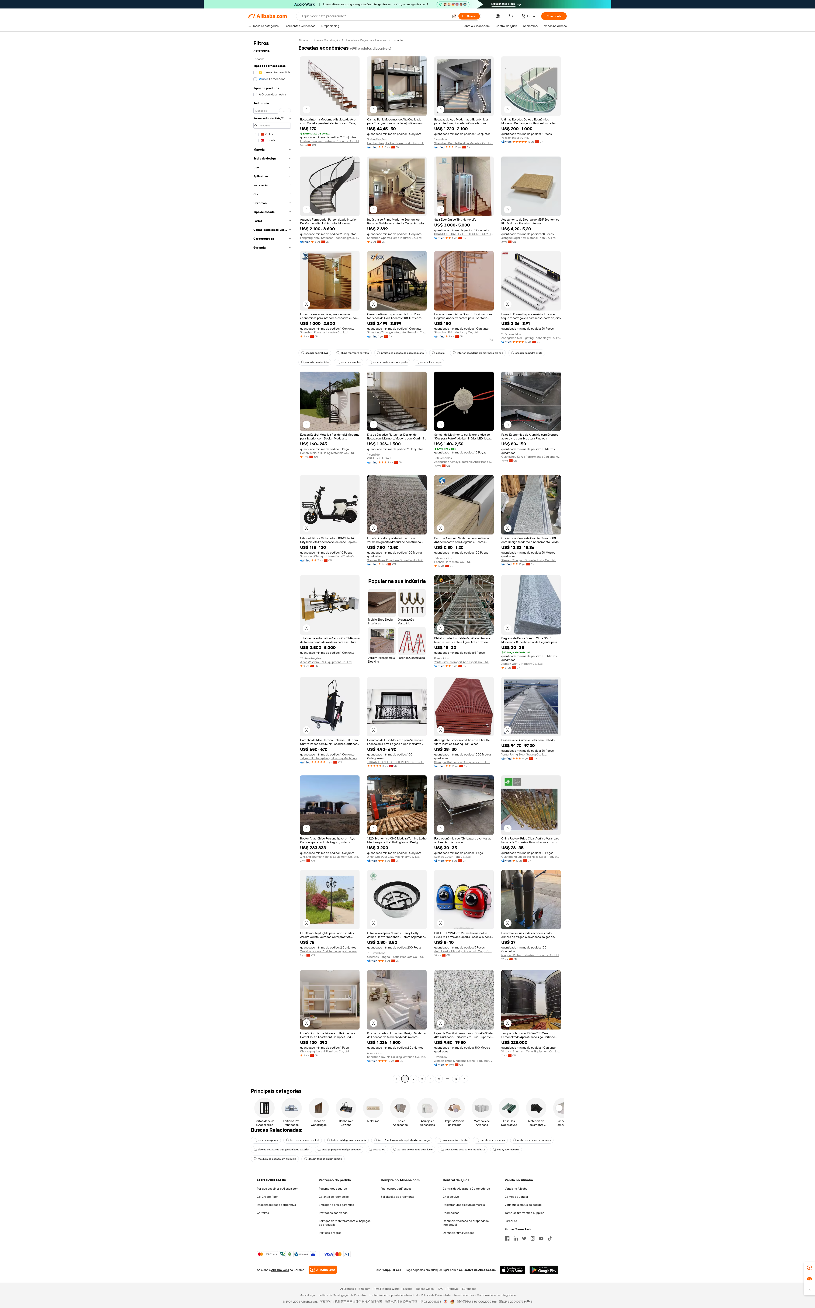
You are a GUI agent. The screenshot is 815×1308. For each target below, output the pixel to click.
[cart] (512, 16)
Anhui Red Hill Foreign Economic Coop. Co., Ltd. (464, 951)
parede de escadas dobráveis (415, 1149)
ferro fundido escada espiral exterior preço (404, 1140)
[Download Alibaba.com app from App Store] (512, 1270)
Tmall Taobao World (386, 1288)
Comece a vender (516, 1196)
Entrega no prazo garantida (336, 1204)
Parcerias (511, 1221)
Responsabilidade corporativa (276, 1204)
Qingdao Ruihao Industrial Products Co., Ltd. (530, 955)
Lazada (407, 1288)
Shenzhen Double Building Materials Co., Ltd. (463, 143)
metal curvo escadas (492, 1140)
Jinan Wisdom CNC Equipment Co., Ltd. (326, 662)
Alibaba (303, 40)
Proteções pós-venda (333, 1212)
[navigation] (272, 560)
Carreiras (263, 1212)
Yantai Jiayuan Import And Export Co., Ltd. (461, 662)
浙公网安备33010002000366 (477, 1301)
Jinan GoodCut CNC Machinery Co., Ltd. (393, 856)
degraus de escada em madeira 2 (465, 1149)
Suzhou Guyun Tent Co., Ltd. (452, 856)
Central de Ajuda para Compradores (466, 1188)
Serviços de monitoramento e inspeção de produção (345, 1222)
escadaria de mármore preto (390, 362)
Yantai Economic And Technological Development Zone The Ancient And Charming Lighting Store (330, 951)
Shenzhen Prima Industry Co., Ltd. (456, 332)
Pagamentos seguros (333, 1188)
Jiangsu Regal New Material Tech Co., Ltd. (528, 237)
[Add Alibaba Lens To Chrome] (323, 1270)
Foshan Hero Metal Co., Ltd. (452, 562)
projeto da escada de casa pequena (402, 352)
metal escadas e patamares (534, 1140)
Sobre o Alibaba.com (271, 1179)
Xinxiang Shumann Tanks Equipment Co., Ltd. (329, 856)
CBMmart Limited (379, 458)
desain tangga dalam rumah (325, 1158)
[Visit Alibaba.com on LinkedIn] (515, 1238)
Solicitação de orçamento (398, 1196)
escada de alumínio (317, 362)
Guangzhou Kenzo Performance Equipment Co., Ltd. (531, 456)
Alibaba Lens (280, 1270)
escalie (440, 352)
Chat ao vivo (451, 1196)
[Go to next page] (464, 1079)
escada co (379, 1149)
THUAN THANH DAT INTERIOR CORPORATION (397, 762)
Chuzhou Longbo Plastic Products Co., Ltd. (395, 956)
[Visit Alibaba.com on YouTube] (541, 1238)
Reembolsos (451, 1212)
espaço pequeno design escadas (341, 1149)
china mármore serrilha (355, 352)
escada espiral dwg (316, 352)
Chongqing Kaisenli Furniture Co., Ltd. (324, 1051)
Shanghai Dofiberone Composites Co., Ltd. (462, 762)
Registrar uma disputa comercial (464, 1204)
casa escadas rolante (455, 1140)
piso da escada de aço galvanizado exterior (283, 1149)
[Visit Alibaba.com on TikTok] (549, 1238)
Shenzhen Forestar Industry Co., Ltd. (324, 332)
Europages (469, 1288)
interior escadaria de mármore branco (480, 352)
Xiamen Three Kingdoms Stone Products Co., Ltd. (397, 560)
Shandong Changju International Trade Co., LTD (330, 556)
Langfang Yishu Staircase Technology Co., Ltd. (330, 237)
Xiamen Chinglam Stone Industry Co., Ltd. (528, 560)
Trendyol (452, 1288)
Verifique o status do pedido (523, 1204)
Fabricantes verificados (396, 1188)
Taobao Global (425, 1288)
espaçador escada (508, 1149)
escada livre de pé (430, 362)
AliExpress (347, 1288)
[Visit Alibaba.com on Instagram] (532, 1238)
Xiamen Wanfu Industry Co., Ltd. (522, 663)
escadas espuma (268, 1140)
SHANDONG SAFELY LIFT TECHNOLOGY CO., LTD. (464, 234)
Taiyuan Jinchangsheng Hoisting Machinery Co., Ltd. (330, 758)
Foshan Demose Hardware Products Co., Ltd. (329, 141)
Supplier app (392, 1270)
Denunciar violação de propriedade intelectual (466, 1222)
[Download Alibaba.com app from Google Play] (544, 1270)
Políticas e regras (330, 1232)
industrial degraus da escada (348, 1140)
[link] (809, 1267)
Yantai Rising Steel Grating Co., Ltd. (524, 754)
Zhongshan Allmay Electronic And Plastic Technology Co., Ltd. (464, 461)
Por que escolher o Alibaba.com (277, 1188)
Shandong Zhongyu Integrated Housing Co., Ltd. (397, 332)
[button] (454, 16)
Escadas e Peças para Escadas (366, 40)
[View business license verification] (446, 1302)
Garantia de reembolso (334, 1196)
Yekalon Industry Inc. (515, 137)
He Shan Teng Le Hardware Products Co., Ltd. (397, 143)
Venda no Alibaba (516, 1188)
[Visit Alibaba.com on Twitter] (524, 1238)
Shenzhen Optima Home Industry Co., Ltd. (394, 237)
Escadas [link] (397, 40)
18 (456, 1078)
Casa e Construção (327, 40)
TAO (440, 1288)
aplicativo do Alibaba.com (477, 1270)
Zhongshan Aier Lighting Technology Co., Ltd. (531, 338)
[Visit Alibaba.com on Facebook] (507, 1238)
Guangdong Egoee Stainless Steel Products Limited (531, 856)
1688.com (363, 1288)
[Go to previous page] (396, 1079)
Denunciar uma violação (458, 1232)
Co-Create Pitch (267, 1196)
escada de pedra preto (528, 352)
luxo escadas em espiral (304, 1140)
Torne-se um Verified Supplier (524, 1212)
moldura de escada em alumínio (277, 1158)
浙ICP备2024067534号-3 (516, 1301)
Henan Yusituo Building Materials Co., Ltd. (327, 453)
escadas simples (351, 362)
